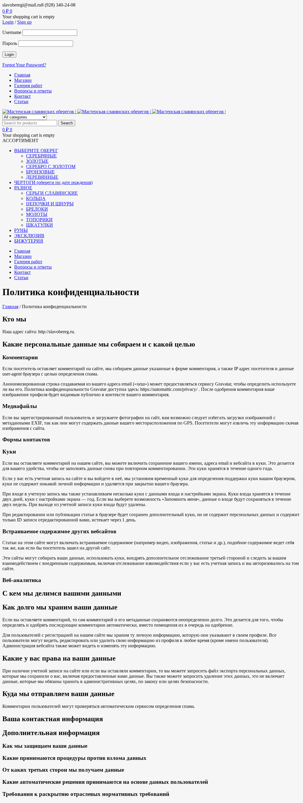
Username (11, 32)
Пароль (9, 43)
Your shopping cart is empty (28, 16)
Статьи (21, 101)
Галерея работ (28, 85)
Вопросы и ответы (33, 90)
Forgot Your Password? (24, 64)
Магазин (23, 80)
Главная (22, 74)
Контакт (22, 96)
